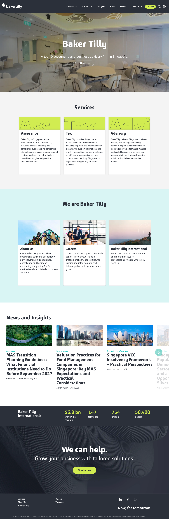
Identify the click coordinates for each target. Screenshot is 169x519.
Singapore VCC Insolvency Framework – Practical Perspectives (129, 360)
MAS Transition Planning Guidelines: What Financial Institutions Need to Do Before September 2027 (29, 364)
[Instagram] (135, 499)
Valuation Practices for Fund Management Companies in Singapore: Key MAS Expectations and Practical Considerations (78, 369)
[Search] (159, 6)
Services (21, 499)
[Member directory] (164, 6)
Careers (58, 499)
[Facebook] (127, 499)
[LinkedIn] (120, 499)
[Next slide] (158, 352)
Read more (27, 280)
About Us (85, 63)
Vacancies (59, 502)
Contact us (84, 470)
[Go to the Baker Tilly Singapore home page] (12, 7)
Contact (150, 7)
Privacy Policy (23, 505)
